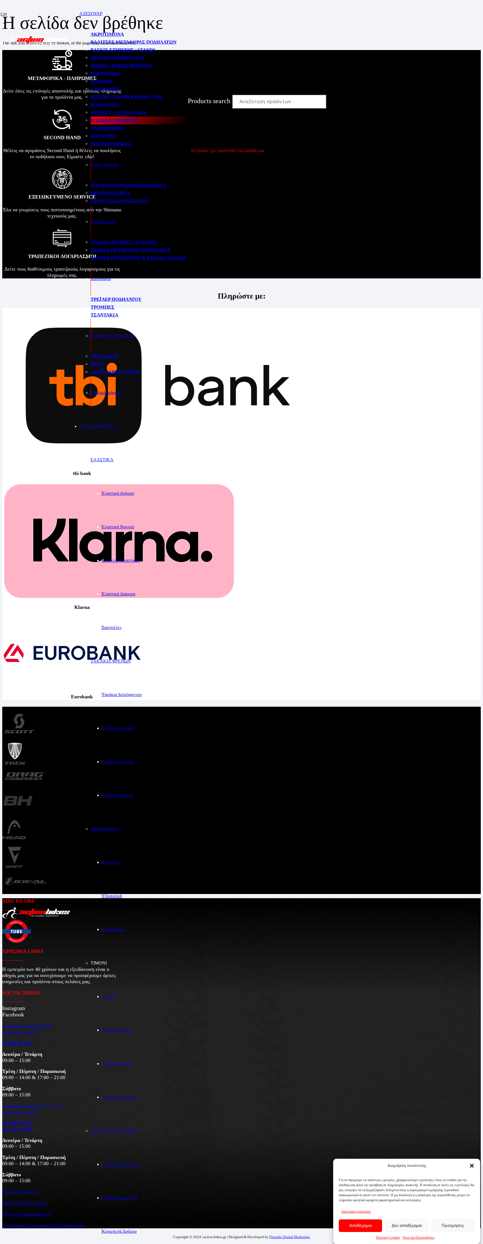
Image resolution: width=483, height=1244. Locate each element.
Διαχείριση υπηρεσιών (356, 1212)
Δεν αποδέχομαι (407, 1225)
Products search (210, 101)
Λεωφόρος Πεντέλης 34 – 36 (31, 1105)
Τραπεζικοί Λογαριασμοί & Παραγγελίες (43, 1225)
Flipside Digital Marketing (289, 1237)
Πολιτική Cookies (388, 1238)
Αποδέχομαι (360, 1225)
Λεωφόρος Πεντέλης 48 (26, 1025)
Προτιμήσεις (453, 1225)
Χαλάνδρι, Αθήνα (20, 1032)
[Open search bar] (190, 67)
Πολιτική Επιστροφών (24, 1203)
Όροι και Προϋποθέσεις (419, 1238)
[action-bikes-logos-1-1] (34, 44)
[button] (472, 1166)
